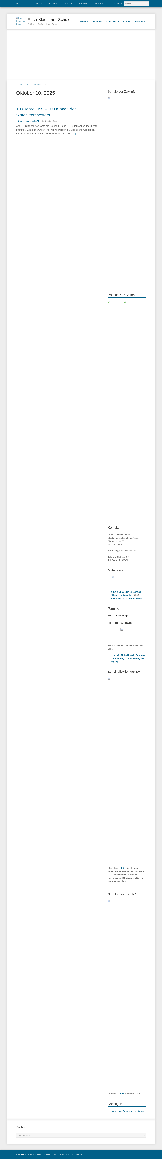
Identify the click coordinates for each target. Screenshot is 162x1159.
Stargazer (80, 1154)
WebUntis (84, 22)
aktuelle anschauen (126, 592)
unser (128, 655)
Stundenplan (112, 22)
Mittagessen (121, 595)
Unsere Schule (23, 4)
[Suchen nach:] (136, 4)
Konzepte (67, 4)
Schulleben (99, 4)
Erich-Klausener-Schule (49, 19)
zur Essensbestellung (126, 598)
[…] (74, 133)
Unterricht (83, 4)
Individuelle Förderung (47, 4)
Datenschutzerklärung (133, 1111)
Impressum (116, 1111)
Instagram (97, 22)
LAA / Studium (116, 4)
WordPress (67, 1154)
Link (122, 868)
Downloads (140, 22)
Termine (126, 22)
